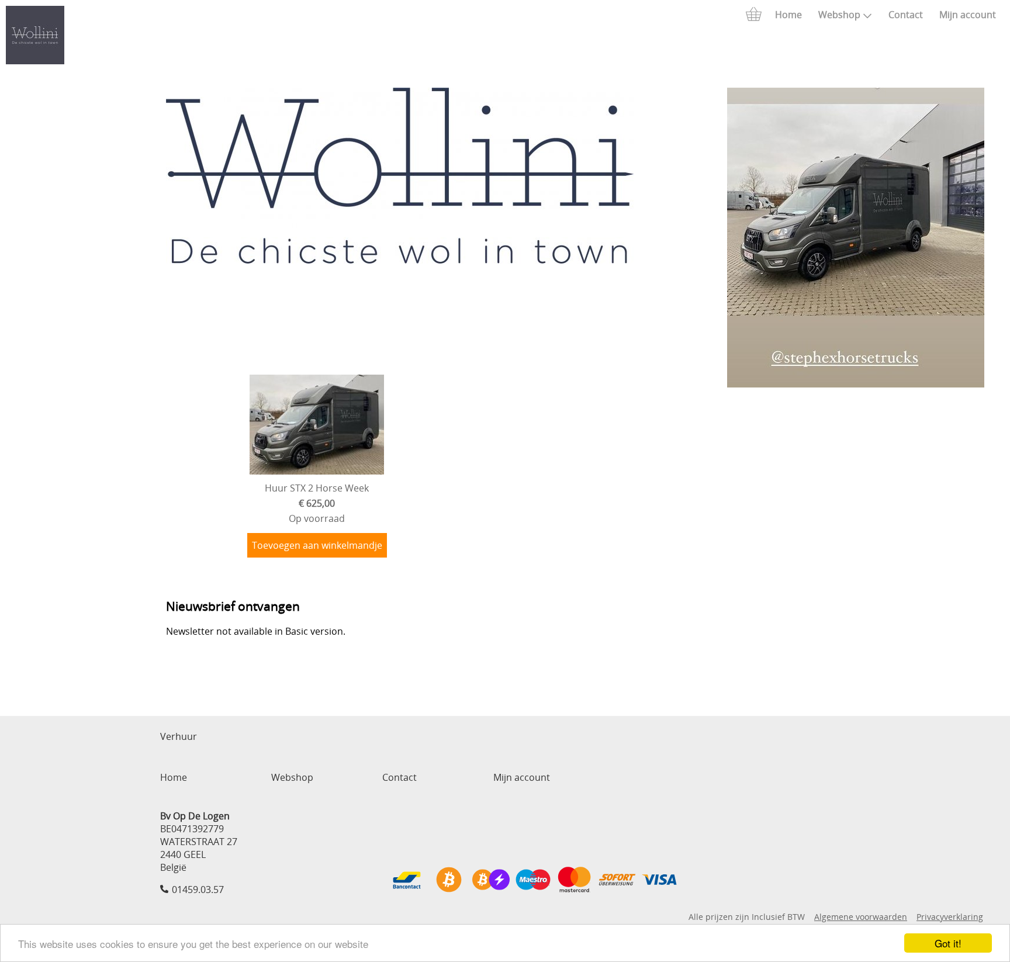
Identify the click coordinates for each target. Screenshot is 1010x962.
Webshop (839, 14)
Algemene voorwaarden (860, 916)
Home (788, 14)
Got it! (948, 943)
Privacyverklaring (949, 916)
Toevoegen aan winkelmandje (317, 545)
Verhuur (178, 736)
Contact (905, 14)
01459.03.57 (198, 889)
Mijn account (967, 14)
